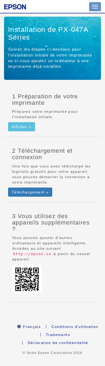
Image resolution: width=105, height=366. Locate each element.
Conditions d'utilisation (75, 326)
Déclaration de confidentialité (58, 343)
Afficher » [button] (22, 127)
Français (31, 326)
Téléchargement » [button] (30, 192)
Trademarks (58, 335)
